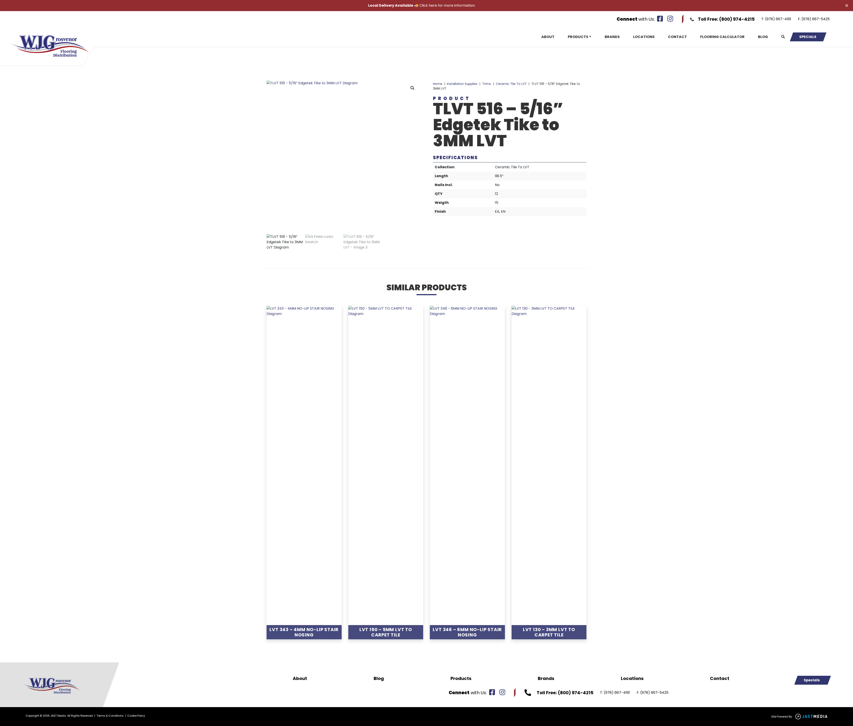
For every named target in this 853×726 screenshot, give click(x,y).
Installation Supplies (462, 84)
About (547, 36)
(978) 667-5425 (815, 19)
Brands (612, 36)
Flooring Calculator (722, 36)
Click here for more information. (447, 5)
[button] (413, 88)
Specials (807, 36)
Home (437, 84)
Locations (644, 36)
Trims (486, 84)
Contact (677, 36)
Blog (763, 36)
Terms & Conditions (110, 716)
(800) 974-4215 (737, 19)
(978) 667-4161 (778, 19)
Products (578, 36)
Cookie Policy (136, 716)
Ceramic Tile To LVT (511, 84)
